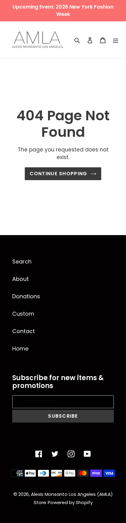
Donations (26, 296)
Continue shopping (58, 173)
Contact (23, 331)
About (20, 279)
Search (21, 261)
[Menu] (115, 40)
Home (20, 348)
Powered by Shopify (70, 502)
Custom (23, 314)
